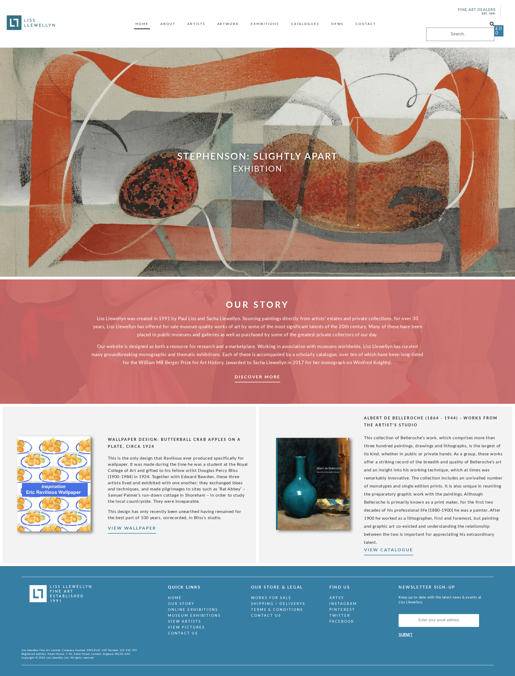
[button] (460, 24)
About (168, 23)
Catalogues (305, 23)
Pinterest (342, 610)
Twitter (339, 616)
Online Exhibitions (193, 610)
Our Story (181, 604)
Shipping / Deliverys (278, 604)
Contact (365, 23)
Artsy (336, 598)
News (337, 23)
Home (142, 23)
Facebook (341, 621)
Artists (196, 23)
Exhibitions (265, 23)
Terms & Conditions (277, 610)
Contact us (183, 633)
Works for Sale (271, 598)
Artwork (228, 23)
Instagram (343, 604)
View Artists (184, 621)
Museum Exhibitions (194, 616)
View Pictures (186, 627)
